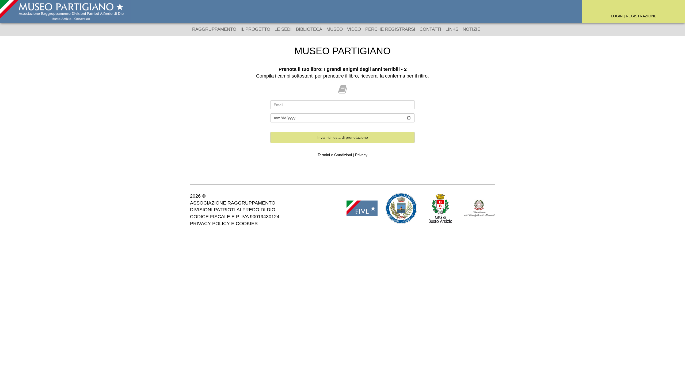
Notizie (471, 29)
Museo (334, 29)
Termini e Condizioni (335, 155)
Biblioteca (309, 29)
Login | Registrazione (633, 16)
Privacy (361, 155)
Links (452, 29)
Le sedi (283, 29)
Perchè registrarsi (390, 29)
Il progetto (255, 29)
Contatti (430, 29)
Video (354, 29)
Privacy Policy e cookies (224, 223)
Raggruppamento (214, 29)
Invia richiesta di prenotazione (342, 137)
